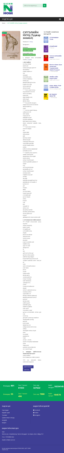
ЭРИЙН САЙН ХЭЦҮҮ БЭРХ (54, 77)
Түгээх (27, 369)
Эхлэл (3, 23)
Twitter (36, 412)
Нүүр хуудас (5, 410)
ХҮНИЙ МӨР (53, 46)
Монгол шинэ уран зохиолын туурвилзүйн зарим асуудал (56, 67)
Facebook (37, 410)
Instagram (37, 415)
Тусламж (4, 415)
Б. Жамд (31, 41)
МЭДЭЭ (4, 422)
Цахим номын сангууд (8, 417)
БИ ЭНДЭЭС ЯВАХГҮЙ (53, 95)
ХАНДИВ (4, 420)
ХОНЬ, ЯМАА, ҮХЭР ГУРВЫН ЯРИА (55, 86)
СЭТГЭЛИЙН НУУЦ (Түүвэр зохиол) (17, 23)
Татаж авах (28, 367)
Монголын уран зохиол (29, 49)
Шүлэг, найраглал (28, 50)
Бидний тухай (6, 412)
